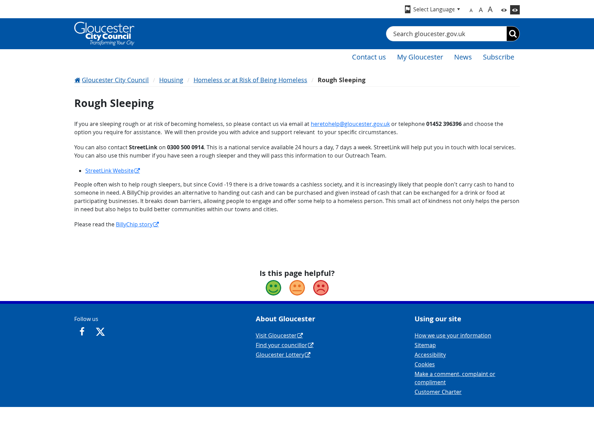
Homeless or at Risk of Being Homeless (250, 80)
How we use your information (453, 335)
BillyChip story (134, 224)
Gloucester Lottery (280, 354)
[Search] (513, 33)
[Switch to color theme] (504, 9)
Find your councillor (281, 345)
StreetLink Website (109, 170)
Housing (171, 80)
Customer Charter (438, 392)
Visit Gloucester (276, 335)
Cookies (425, 364)
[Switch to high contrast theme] (515, 9)
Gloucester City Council (115, 80)
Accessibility (430, 354)
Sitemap (425, 345)
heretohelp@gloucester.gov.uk (350, 124)
